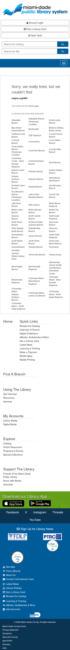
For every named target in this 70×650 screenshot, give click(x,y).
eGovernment (12, 609)
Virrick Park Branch (36, 255)
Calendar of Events (29, 329)
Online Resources (12, 447)
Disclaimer (7, 633)
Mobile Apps (26, 355)
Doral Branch (55, 162)
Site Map (10, 566)
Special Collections (13, 454)
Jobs (4, 647)
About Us (10, 575)
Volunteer (8, 484)
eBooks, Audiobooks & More (34, 337)
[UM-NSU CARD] (52, 545)
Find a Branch (14, 373)
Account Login (35, 22)
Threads (57, 512)
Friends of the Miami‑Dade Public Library (17, 475)
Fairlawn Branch (35, 171)
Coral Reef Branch (36, 151)
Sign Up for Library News (36, 529)
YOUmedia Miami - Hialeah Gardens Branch (16, 294)
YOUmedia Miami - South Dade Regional (18, 306)
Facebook (12, 512)
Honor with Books (12, 480)
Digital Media (10, 424)
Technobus (54, 247)
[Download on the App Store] (13, 503)
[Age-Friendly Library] (17, 557)
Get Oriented (10, 394)
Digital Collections (29, 333)
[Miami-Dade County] (35, 614)
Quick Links (29, 321)
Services (7, 401)
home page (34, 106)
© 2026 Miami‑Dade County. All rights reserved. (35, 622)
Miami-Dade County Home (14, 626)
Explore (9, 438)
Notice (7, 640)
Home (8, 321)
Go (62, 44)
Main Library (34, 205)
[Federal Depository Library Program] (17, 536)
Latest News (26, 344)
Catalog (7, 443)
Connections (34, 142)
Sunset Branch (18, 247)
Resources (8, 397)
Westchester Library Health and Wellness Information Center (55, 268)
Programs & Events (13, 450)
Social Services (35, 236)
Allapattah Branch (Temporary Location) (36, 121)
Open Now (36, 35)
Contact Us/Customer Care (19, 579)
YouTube (35, 519)
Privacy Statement (10, 629)
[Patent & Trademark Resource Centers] (52, 536)
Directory (6, 644)
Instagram (39, 512)
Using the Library (17, 389)
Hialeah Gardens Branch (15, 179)
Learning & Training (30, 348)
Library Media (10, 420)
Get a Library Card (36, 29)
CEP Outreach (34, 135)
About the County (10, 637)
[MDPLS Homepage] (35, 9)
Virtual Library (55, 255)
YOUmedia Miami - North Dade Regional (56, 294)
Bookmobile (33, 129)
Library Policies (13, 588)
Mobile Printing (27, 359)
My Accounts (13, 415)
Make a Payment (28, 352)
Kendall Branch (35, 187)
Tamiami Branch (35, 247)
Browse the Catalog (30, 326)
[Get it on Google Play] (40, 503)
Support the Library (19, 468)
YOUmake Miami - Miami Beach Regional (36, 281)
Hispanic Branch (35, 179)
